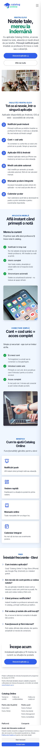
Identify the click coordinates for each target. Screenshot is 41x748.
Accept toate (20, 744)
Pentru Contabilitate (27, 717)
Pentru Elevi (5, 708)
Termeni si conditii (5, 698)
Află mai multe (20, 63)
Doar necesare (20, 740)
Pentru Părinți (6, 711)
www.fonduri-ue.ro (8, 685)
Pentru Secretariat (27, 711)
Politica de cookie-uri (31, 698)
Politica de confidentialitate (17, 698)
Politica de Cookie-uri (9, 735)
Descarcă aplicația (20, 56)
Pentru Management (28, 714)
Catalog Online (9, 693)
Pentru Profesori (26, 708)
